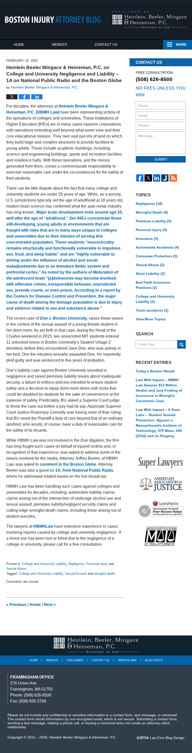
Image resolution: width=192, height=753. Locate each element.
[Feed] (173, 178)
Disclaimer (75, 660)
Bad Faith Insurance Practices (153, 285)
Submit (161, 159)
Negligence (76, 564)
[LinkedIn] (156, 178)
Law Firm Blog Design (160, 738)
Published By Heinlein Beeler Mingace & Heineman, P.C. (149, 20)
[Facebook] (140, 178)
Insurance (147, 239)
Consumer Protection (157, 256)
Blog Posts (154, 660)
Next (50, 604)
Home (19, 45)
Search (181, 344)
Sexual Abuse (16, 568)
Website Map (127, 660)
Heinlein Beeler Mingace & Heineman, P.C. (82, 737)
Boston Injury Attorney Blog (53, 20)
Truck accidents (152, 310)
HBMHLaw (43, 526)
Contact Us (106, 45)
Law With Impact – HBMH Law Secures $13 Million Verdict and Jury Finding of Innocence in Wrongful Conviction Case (159, 390)
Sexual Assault (76, 573)
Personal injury (97, 564)
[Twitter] (148, 178)
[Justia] (165, 178)
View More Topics (151, 319)
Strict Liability (150, 274)
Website (59, 45)
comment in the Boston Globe (68, 464)
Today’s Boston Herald (155, 371)
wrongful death (104, 573)
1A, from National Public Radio (84, 470)
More (181, 45)
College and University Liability (44, 564)
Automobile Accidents (157, 247)
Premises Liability (154, 221)
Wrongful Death (152, 212)
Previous (16, 604)
